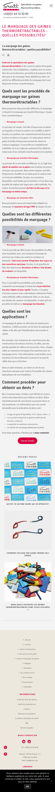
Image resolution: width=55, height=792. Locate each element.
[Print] (9, 55)
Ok (27, 786)
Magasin (28, 663)
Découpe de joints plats (28, 654)
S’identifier (28, 687)
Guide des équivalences (27, 704)
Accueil (27, 640)
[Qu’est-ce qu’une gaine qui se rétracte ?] (27, 481)
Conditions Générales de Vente (27, 718)
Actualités (27, 668)
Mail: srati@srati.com (30, 761)
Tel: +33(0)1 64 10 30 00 (29, 747)
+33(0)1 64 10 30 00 (15, 14)
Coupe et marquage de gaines (27, 659)
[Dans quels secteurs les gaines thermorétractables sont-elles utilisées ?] (27, 581)
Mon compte (27, 677)
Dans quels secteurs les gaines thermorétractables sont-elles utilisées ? (28, 607)
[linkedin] (23, 742)
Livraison (27, 709)
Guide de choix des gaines (27, 700)
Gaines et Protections (28, 649)
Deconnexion (28, 682)
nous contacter (42, 433)
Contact (28, 645)
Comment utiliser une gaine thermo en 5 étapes (28, 554)
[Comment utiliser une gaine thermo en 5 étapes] (27, 530)
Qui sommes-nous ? (28, 673)
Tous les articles (27, 441)
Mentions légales (26, 728)
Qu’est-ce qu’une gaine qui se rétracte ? (27, 504)
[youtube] (29, 742)
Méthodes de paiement (27, 714)
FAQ (26, 723)
